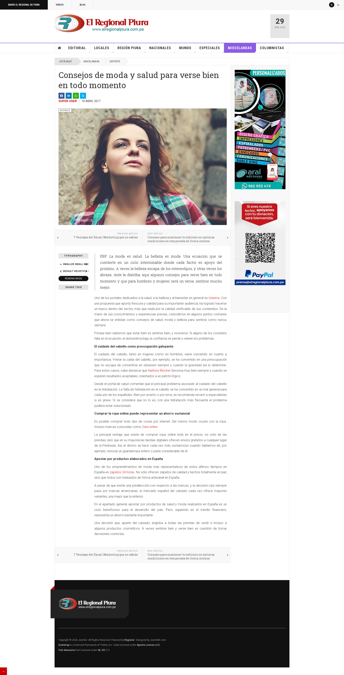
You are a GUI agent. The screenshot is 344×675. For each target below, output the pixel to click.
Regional (129, 640)
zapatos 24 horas (122, 472)
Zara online (149, 427)
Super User (68, 101)
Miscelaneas (240, 48)
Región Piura (129, 48)
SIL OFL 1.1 (104, 650)
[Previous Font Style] (61, 271)
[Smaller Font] (61, 264)
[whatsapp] (76, 96)
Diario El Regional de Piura (24, 4)
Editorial (77, 48)
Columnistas (272, 48)
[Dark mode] (338, 4)
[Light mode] (331, 4)
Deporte (115, 61)
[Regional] (101, 23)
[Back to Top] (3, 671)
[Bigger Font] (86, 264)
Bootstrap (64, 645)
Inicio (59, 48)
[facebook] (61, 96)
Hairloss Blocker (159, 370)
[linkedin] (69, 96)
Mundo (185, 48)
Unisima (214, 298)
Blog (82, 4)
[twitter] (83, 96)
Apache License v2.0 (148, 645)
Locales (101, 48)
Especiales (209, 48)
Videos (60, 4)
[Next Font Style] (86, 271)
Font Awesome (67, 650)
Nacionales (160, 48)
